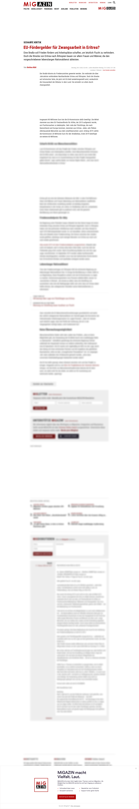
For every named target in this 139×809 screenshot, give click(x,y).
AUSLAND (64, 9)
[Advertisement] (69, 25)
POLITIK (26, 9)
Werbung (103, 3)
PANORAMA (48, 9)
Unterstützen (93, 3)
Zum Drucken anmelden (109, 70)
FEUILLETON (74, 9)
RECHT (56, 9)
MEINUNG (83, 9)
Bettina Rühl (31, 67)
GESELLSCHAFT (36, 9)
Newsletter (73, 3)
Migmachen (82, 3)
